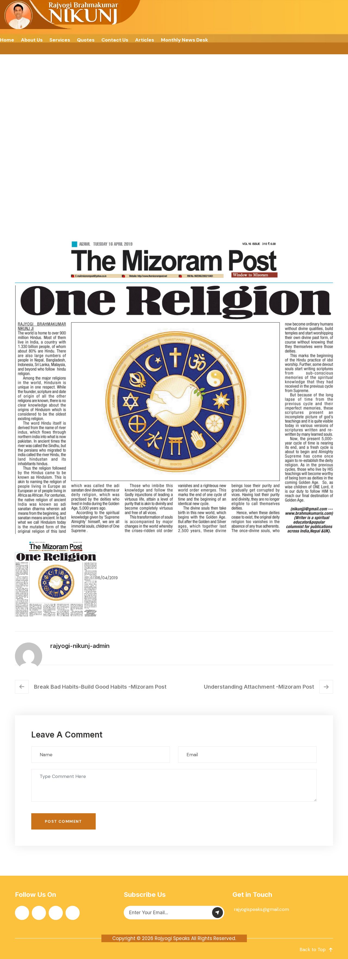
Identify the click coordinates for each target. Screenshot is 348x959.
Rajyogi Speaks (172, 938)
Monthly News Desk (184, 40)
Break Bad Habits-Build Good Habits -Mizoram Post (100, 686)
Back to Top (313, 949)
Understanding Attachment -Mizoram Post (259, 686)
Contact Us (114, 40)
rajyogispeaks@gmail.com (261, 909)
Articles (144, 40)
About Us (32, 40)
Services (59, 40)
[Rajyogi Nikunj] (71, 14)
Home (7, 40)
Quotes (86, 40)
